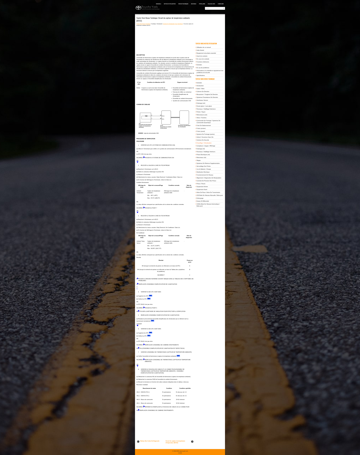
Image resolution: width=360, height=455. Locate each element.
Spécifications (201, 75)
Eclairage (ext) (201, 103)
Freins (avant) (201, 131)
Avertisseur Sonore (202, 100)
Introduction (200, 85)
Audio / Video (200, 88)
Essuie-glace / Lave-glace (204, 106)
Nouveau (193, 3)
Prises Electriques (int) (203, 154)
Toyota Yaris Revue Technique (143, 23)
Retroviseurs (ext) (202, 115)
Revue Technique (183, 3)
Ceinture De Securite (203, 140)
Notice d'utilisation (170, 3)
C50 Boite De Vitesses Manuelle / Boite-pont (210, 195)
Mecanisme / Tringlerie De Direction (207, 94)
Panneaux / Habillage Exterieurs (206, 109)
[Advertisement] (165, 40)
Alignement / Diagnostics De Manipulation (209, 178)
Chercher (221, 3)
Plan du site (211, 3)
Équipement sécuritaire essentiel (206, 53)
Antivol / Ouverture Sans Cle (205, 137)
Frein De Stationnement (204, 125)
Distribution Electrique (203, 172)
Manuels (158, 3)
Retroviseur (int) (201, 157)
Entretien (199, 64)
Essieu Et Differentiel (203, 201)
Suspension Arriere (202, 186)
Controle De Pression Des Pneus (206, 180)
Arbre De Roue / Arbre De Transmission (208, 192)
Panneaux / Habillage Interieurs (206, 151)
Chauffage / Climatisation (204, 143)
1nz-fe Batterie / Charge (204, 169)
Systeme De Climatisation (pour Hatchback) (173, 23)
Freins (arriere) (201, 128)
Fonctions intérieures (203, 62)
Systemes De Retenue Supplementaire (208, 163)
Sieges (199, 160)
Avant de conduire (202, 56)
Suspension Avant (202, 189)
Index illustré (200, 50)
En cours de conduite (203, 59)
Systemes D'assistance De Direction (207, 97)
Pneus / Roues (201, 183)
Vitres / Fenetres (201, 117)
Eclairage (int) (201, 148)
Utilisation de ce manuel (204, 47)
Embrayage (200, 198)
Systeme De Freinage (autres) (206, 134)
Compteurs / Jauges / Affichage (206, 146)
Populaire (202, 3)
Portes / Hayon (201, 112)
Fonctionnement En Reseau (205, 175)
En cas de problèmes (203, 67)
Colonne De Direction (203, 91)
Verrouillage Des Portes (204, 166)
